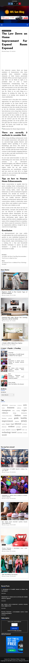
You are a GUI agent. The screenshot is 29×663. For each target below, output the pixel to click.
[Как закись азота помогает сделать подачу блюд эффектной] (4, 368)
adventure (5, 405)
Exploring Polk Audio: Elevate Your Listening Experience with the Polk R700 (14, 318)
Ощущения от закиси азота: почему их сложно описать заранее (16, 362)
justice (3, 424)
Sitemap (23, 659)
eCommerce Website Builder (7, 415)
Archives (3, 392)
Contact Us (7, 659)
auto (25, 405)
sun (26, 429)
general (10, 418)
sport (19, 429)
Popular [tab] (10, 348)
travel (14, 432)
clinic (13, 410)
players (8, 429)
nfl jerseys (4, 426)
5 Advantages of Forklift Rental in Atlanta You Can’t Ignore (16, 354)
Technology (10, 352)
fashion (18, 415)
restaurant (13, 429)
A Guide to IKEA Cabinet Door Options (12, 343)
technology (6, 432)
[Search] (27, 25)
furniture (4, 418)
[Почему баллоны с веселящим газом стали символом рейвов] (4, 376)
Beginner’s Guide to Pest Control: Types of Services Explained (14, 292)
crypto (24, 410)
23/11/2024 (13, 295)
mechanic (24, 424)
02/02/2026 (13, 498)
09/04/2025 (13, 576)
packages (18, 426)
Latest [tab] (4, 348)
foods (25, 415)
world (4, 435)
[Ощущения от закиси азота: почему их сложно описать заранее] (4, 361)
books (3, 408)
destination (24, 413)
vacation (25, 432)
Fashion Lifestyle (11, 382)
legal (12, 424)
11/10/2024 (13, 320)
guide (16, 418)
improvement (7, 421)
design (14, 413)
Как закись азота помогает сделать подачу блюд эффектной (16, 369)
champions (6, 410)
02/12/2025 (13, 524)
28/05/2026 (13, 472)
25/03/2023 (13, 51)
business (10, 407)
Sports (9, 359)
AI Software (20, 405)
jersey (24, 421)
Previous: (14, 256)
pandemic (24, 426)
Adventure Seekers (13, 405)
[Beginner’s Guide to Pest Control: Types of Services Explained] (14, 281)
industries (17, 421)
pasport (3, 429)
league (8, 424)
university (19, 432)
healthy (24, 418)
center (25, 408)
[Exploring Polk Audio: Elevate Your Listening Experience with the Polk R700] (14, 307)
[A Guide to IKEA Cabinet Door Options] (14, 332)
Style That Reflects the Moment (16, 384)
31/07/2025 (13, 551)
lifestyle (18, 424)
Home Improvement (6, 30)
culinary (5, 413)
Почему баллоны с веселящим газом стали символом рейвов (16, 377)
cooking (18, 410)
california (19, 408)
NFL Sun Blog (17, 630)
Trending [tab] (18, 348)
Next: (14, 262)
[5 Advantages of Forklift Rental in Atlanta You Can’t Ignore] (4, 354)
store (23, 429)
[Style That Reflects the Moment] (4, 383)
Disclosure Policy (15, 659)
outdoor (11, 426)
